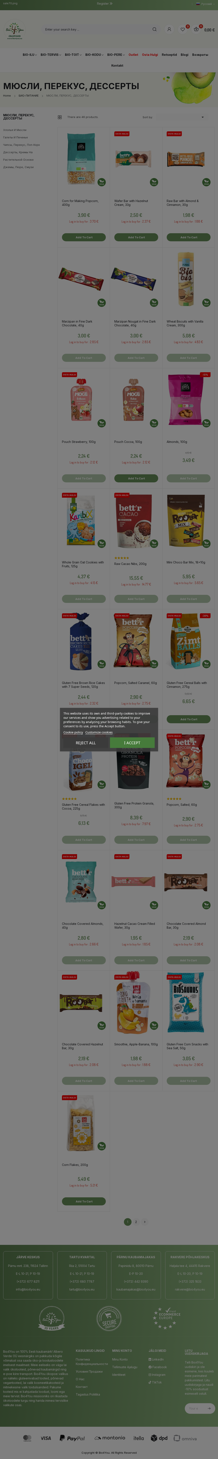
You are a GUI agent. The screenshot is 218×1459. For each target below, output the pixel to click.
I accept (132, 742)
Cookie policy (73, 732)
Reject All (86, 742)
